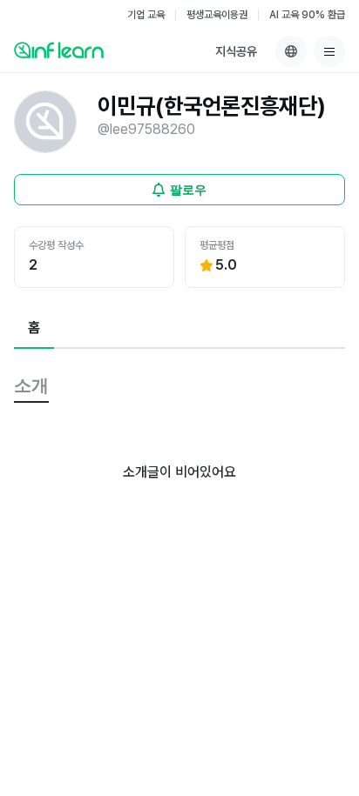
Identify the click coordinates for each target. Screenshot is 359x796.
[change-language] (291, 51)
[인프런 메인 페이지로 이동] (59, 49)
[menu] (329, 51)
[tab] (34, 329)
